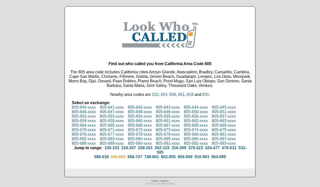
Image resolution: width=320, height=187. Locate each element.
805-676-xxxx (84, 134)
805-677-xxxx (112, 134)
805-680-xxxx (196, 134)
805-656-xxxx (196, 116)
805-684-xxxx (140, 139)
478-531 (229, 148)
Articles (164, 180)
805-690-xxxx (140, 143)
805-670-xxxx (84, 130)
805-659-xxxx (112, 121)
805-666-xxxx (140, 125)
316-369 (179, 148)
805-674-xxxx (196, 130)
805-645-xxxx (224, 107)
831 (205, 94)
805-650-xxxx (196, 112)
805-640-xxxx (84, 107)
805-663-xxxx (224, 121)
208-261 (145, 148)
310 (155, 94)
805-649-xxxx (168, 112)
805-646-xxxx (84, 112)
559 (172, 94)
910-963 (201, 157)
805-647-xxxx (112, 112)
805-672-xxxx (140, 130)
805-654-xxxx (140, 116)
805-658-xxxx (84, 121)
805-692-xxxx (196, 143)
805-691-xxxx (168, 143)
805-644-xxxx (196, 107)
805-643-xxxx (168, 107)
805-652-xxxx (84, 116)
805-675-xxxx (224, 130)
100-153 (111, 148)
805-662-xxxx (196, 121)
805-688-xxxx (84, 143)
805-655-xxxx (168, 116)
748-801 (151, 157)
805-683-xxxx (112, 139)
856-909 (185, 157)
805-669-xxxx (224, 125)
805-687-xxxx (224, 139)
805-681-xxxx (224, 134)
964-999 (218, 157)
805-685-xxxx (168, 139)
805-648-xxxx (140, 112)
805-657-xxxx (224, 116)
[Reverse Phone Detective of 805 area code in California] (160, 53)
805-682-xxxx (84, 139)
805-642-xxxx (140, 107)
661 (181, 94)
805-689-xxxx (112, 143)
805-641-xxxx (112, 107)
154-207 (128, 148)
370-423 (195, 148)
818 (190, 94)
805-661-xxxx (168, 121)
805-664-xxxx (84, 125)
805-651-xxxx (224, 112)
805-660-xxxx (140, 121)
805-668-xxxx (196, 125)
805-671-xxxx (112, 130)
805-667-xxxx (168, 125)
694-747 (135, 157)
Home (155, 180)
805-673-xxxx (168, 130)
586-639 (101, 157)
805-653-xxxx (112, 116)
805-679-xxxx (168, 134)
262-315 (162, 148)
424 (163, 94)
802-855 (168, 157)
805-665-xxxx (112, 125)
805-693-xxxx (224, 143)
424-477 (212, 148)
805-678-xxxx (140, 134)
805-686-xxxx (196, 139)
